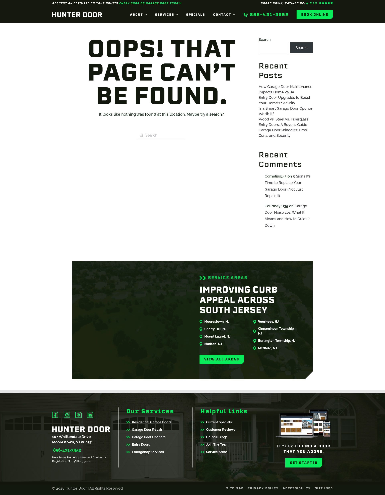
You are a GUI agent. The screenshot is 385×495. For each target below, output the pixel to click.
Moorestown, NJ (216, 322)
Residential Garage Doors (151, 422)
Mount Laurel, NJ (217, 336)
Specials (195, 14)
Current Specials (219, 422)
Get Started (304, 462)
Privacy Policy (263, 488)
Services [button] (164, 14)
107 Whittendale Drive (71, 437)
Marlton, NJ (213, 344)
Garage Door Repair (147, 430)
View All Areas (221, 359)
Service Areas (216, 452)
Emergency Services (148, 452)
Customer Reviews (220, 430)
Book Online (314, 14)
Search (265, 39)
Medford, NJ (267, 348)
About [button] (136, 14)
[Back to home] (77, 15)
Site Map (235, 488)
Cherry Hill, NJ (215, 329)
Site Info (324, 488)
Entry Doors (141, 444)
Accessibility (297, 488)
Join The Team (217, 444)
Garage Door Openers (148, 437)
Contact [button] (222, 14)
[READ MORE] (55, 415)
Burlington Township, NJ (277, 341)
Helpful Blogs (216, 437)
